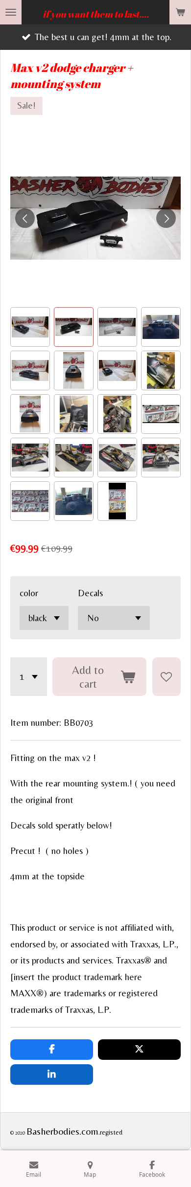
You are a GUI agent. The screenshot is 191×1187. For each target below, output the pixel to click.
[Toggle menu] (11, 12)
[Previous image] (25, 218)
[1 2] (28, 676)
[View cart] (180, 12)
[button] (30, 327)
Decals (90, 593)
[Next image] (166, 218)
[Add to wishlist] (166, 676)
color (29, 593)
